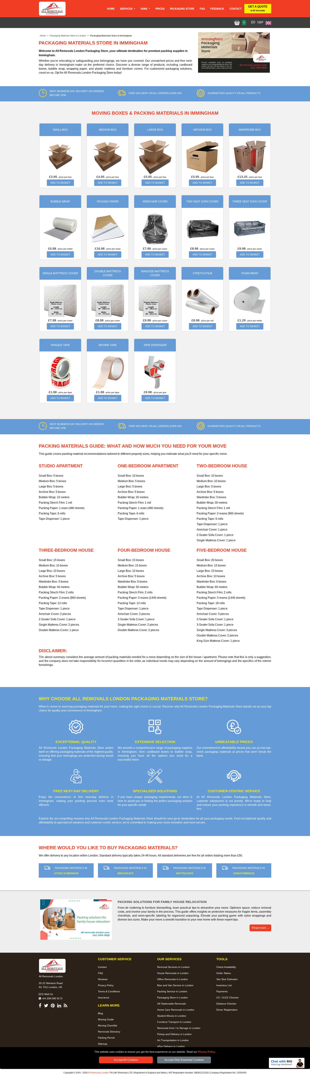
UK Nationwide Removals (171, 1003)
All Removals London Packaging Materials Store (122, 818)
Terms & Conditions (109, 991)
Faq (202, 8)
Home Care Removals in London (175, 1009)
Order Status (223, 973)
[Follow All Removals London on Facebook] (40, 1006)
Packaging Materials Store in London (68, 35)
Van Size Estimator (227, 979)
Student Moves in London (171, 1015)
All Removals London (98, 1072)
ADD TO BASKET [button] (60, 182)
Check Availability (226, 967)
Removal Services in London (173, 967)
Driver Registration (227, 1009)
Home (111, 8)
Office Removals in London (172, 979)
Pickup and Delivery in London (174, 1034)
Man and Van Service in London (175, 985)
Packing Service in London (172, 991)
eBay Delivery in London (171, 1046)
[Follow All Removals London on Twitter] (46, 1006)
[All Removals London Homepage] (52, 8)
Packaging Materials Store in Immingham (111, 35)
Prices (160, 8)
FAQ (100, 973)
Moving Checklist (107, 1025)
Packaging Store (182, 8)
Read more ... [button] (260, 927)
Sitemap (102, 1043)
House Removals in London (173, 973)
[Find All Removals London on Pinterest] (53, 1006)
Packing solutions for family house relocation (162, 902)
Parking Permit (106, 1037)
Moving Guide (106, 1019)
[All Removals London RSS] (65, 1006)
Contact (235, 8)
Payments (222, 991)
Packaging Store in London (172, 997)
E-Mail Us (47, 994)
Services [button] (126, 8)
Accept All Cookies (126, 1059)
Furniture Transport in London (174, 1021)
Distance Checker (226, 1003)
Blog (100, 1013)
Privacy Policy (206, 1051)
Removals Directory (109, 1031)
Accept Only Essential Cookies (184, 1059)
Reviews (102, 979)
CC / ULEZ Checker (227, 997)
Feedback (217, 8)
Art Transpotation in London (173, 1040)
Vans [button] (144, 8)
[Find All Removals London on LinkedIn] (59, 1006)
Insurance (103, 997)
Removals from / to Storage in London (178, 1028)
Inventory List (224, 985)
